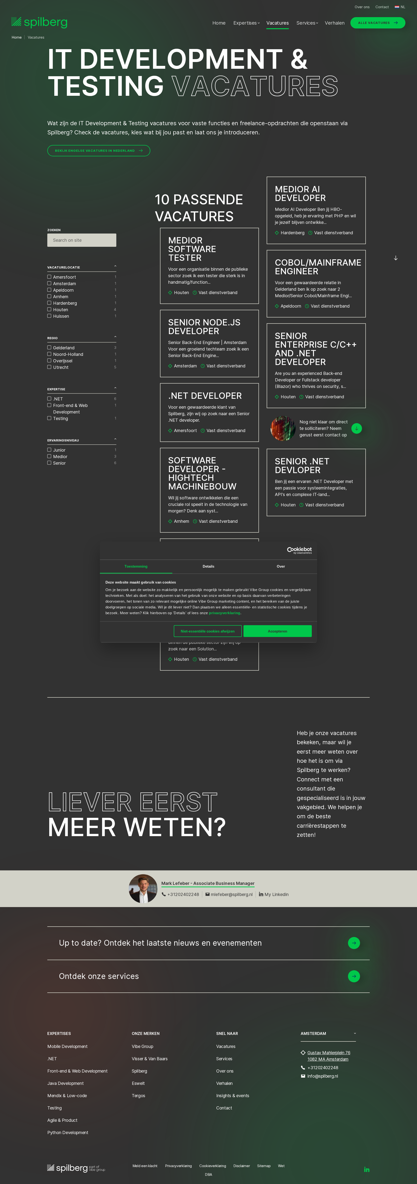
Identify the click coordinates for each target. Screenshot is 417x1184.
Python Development (67, 1132)
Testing (54, 1107)
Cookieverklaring (212, 1165)
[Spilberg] (39, 22)
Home (219, 23)
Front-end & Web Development (77, 1071)
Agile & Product (62, 1120)
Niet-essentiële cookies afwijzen (208, 631)
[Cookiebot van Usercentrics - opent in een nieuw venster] (291, 550)
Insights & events (232, 1095)
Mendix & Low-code (67, 1095)
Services (305, 23)
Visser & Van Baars (150, 1058)
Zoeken (54, 230)
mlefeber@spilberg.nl (232, 894)
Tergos (138, 1095)
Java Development (65, 1083)
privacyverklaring (224, 613)
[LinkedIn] (367, 1169)
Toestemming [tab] (136, 566)
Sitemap (264, 1165)
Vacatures (277, 23)
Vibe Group (142, 1046)
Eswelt (138, 1083)
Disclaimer (241, 1165)
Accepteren (277, 631)
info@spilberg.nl (322, 1076)
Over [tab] (281, 566)
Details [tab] (209, 566)
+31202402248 (183, 894)
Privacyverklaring (178, 1165)
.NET (52, 1058)
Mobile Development (67, 1046)
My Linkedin (276, 894)
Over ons (362, 7)
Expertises (245, 23)
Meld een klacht (145, 1165)
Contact (382, 7)
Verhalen (335, 23)
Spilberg (139, 1071)
